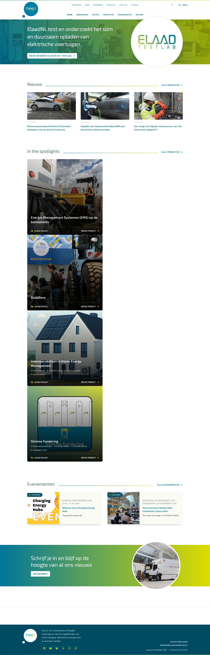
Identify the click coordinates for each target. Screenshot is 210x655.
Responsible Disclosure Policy (174, 645)
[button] (172, 5)
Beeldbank (98, 5)
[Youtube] (50, 648)
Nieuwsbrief (40, 573)
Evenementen (125, 14)
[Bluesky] (56, 648)
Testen (95, 14)
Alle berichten (171, 85)
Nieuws (139, 14)
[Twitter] (63, 648)
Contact (134, 5)
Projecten (108, 14)
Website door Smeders (179, 650)
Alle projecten (171, 152)
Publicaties (76, 5)
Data (87, 5)
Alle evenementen (168, 485)
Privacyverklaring (179, 642)
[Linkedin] (44, 648)
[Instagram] (69, 648)
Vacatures (111, 5)
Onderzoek (82, 14)
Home (70, 14)
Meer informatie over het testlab (50, 55)
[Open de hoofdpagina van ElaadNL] (30, 10)
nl (184, 5)
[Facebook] (75, 648)
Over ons (123, 5)
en (179, 5)
